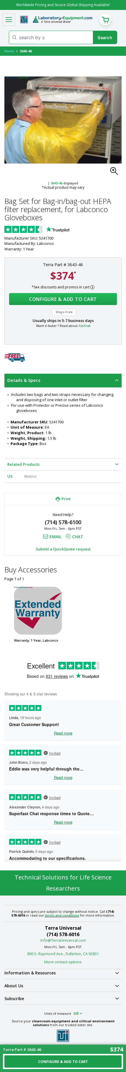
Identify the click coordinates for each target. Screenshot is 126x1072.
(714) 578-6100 (63, 522)
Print (66, 498)
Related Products (23, 464)
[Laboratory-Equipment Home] (62, 19)
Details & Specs (23, 380)
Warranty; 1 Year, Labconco (36, 640)
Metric (30, 476)
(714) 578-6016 (63, 934)
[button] (116, 173)
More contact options (63, 961)
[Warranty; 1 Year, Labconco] (38, 611)
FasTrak (84, 325)
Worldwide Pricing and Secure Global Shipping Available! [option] (63, 4)
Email (56, 536)
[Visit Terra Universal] (24, 19)
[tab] (63, 380)
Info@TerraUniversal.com (63, 940)
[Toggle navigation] (8, 19)
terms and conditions (62, 915)
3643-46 (56, 183)
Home (9, 51)
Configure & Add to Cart (63, 299)
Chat (77, 536)
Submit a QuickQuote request (63, 549)
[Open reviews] (48, 230)
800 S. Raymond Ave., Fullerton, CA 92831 (63, 953)
